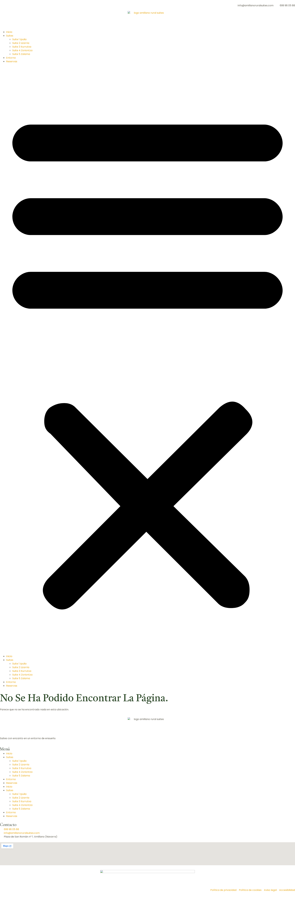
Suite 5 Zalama (21, 54)
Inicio (9, 32)
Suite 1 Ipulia (19, 39)
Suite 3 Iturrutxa (21, 46)
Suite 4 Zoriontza (22, 50)
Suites (9, 35)
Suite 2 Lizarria (20, 43)
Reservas (11, 61)
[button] (147, 358)
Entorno (11, 58)
